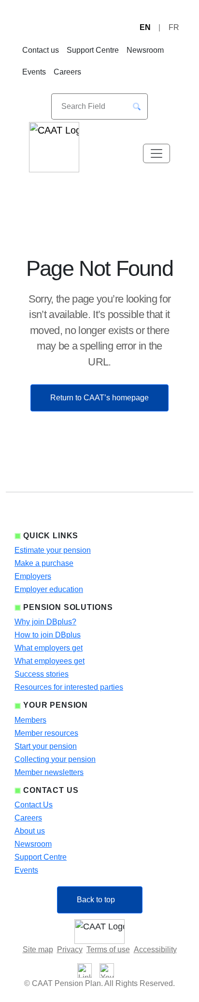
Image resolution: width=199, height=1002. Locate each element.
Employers (32, 576)
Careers (67, 72)
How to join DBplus (47, 635)
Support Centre (93, 50)
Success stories (41, 674)
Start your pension (45, 746)
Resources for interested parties (68, 687)
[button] (137, 106)
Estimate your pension (52, 550)
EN (145, 27)
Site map (38, 949)
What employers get (48, 648)
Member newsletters (49, 772)
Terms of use (108, 949)
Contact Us (33, 805)
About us (29, 831)
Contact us (40, 50)
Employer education (48, 589)
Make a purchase (43, 563)
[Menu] (156, 153)
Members (30, 720)
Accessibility (155, 949)
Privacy (70, 949)
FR (174, 27)
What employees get (49, 661)
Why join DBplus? (45, 622)
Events (34, 72)
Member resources (46, 733)
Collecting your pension (55, 759)
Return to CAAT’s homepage (99, 398)
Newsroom (145, 50)
